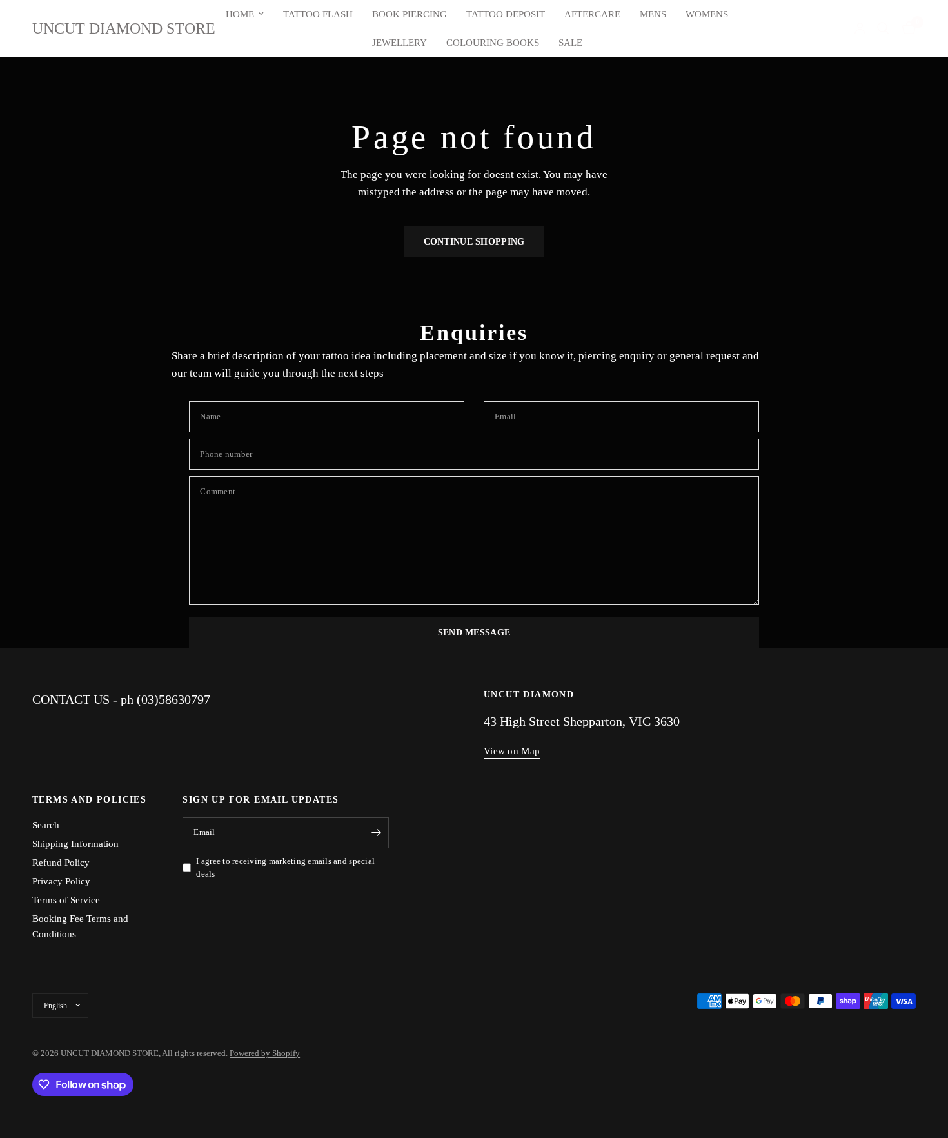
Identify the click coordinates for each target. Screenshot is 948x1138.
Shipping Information (75, 844)
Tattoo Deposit (505, 14)
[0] (906, 28)
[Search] (883, 28)
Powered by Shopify (265, 1053)
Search (45, 825)
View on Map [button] (512, 751)
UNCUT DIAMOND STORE (123, 28)
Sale (570, 42)
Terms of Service (66, 900)
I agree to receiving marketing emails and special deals (285, 867)
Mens (653, 14)
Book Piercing (409, 14)
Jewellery (399, 42)
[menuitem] (244, 14)
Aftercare (592, 14)
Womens (707, 14)
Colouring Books (492, 42)
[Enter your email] (376, 832)
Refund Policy (61, 862)
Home (240, 14)
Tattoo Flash (318, 14)
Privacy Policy (61, 881)
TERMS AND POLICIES (89, 799)
